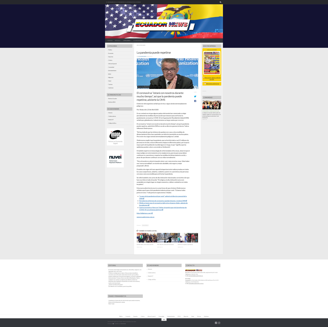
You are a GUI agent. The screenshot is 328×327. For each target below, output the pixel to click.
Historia (110, 112)
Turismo (110, 84)
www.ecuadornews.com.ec (145, 217)
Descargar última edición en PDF (212, 78)
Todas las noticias (214, 111)
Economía (110, 53)
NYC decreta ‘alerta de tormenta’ (165, 244)
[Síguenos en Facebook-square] (216, 323)
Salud (109, 81)
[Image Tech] (115, 145)
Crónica (110, 60)
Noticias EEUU (145, 225)
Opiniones (110, 88)
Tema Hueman (123, 323)
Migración (110, 77)
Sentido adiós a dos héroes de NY (145, 244)
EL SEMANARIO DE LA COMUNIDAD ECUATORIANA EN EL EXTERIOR (123, 2)
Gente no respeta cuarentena (185, 244)
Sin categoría (141, 45)
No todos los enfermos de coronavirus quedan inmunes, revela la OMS (162, 201)
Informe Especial (112, 63)
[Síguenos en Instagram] (219, 323)
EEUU (109, 74)
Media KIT (111, 119)
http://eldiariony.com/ (144, 213)
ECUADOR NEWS (138, 40)
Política (110, 50)
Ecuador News (142, 56)
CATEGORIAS (126, 40)
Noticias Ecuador (112, 98)
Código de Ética (112, 123)
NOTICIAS (117, 40)
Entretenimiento (112, 70)
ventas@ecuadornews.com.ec (196, 283)
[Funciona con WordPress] (113, 323)
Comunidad (111, 67)
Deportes (110, 56)
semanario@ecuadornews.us (196, 275)
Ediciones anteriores (212, 84)
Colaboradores (112, 116)
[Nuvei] (115, 167)
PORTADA (110, 40)
